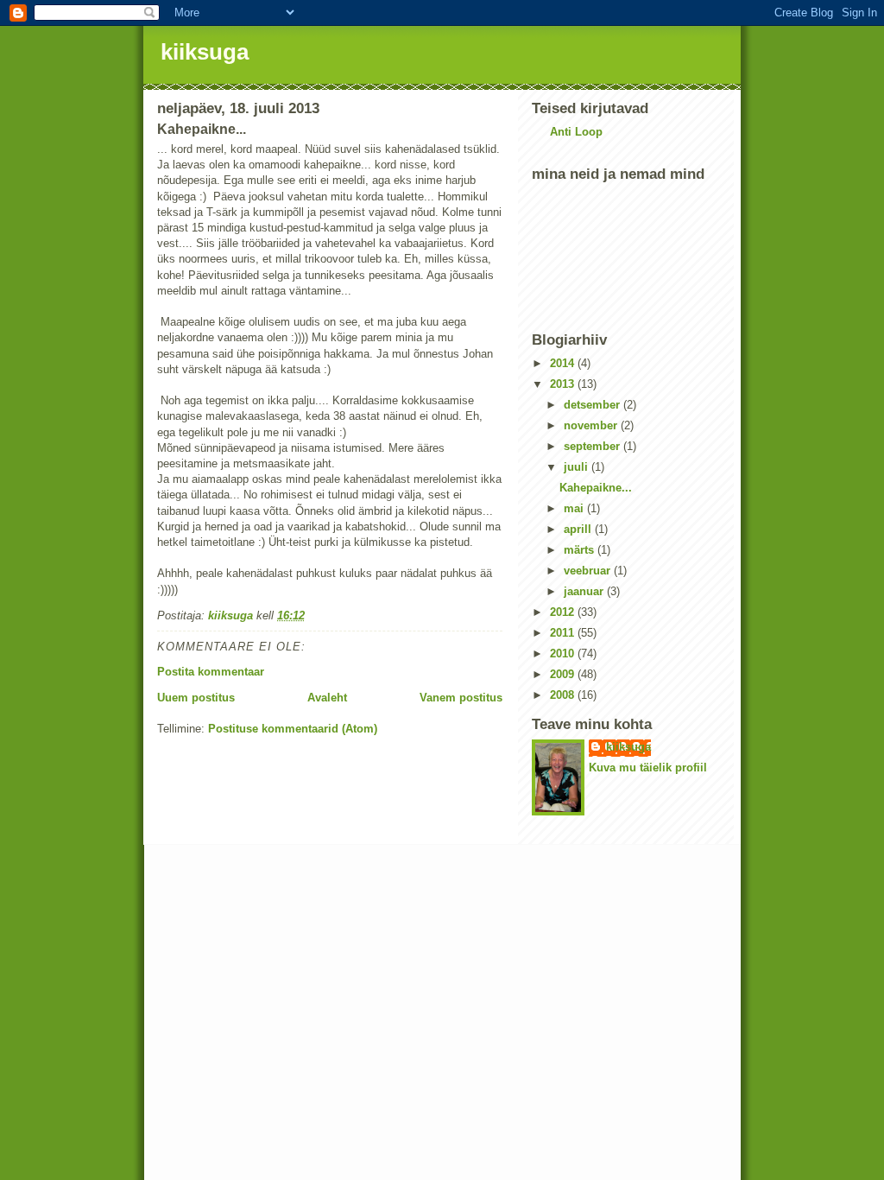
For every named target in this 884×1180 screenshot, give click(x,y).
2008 (564, 694)
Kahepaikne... (595, 487)
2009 (564, 674)
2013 (564, 383)
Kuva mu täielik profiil (648, 767)
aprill (579, 529)
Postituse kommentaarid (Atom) (292, 728)
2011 (564, 632)
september (593, 446)
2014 (564, 363)
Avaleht (327, 697)
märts (580, 549)
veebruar (589, 570)
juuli (577, 466)
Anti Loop (576, 131)
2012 (564, 612)
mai (575, 508)
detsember (593, 404)
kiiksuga (205, 52)
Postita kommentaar (210, 671)
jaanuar (585, 591)
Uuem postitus (196, 697)
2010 (564, 653)
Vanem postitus (461, 697)
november (592, 425)
